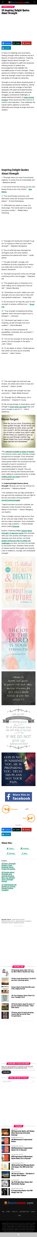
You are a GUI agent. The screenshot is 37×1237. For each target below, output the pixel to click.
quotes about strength (23, 921)
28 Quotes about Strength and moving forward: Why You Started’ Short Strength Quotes (8, 876)
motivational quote (8, 921)
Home (3, 1211)
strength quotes (7, 922)
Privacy (33, 1211)
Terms (19, 1215)
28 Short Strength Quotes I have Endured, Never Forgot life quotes (9, 866)
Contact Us (15, 1211)
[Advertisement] (18, 27)
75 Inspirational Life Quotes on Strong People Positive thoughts (9, 887)
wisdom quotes (19, 922)
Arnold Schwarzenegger (11, 500)
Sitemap (8, 1211)
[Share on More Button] (18, 1234)
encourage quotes (18, 919)
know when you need (18, 407)
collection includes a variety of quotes (19, 451)
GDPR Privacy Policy (24, 1211)
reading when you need (11, 477)
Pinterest (15, 526)
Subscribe (6, 1072)
